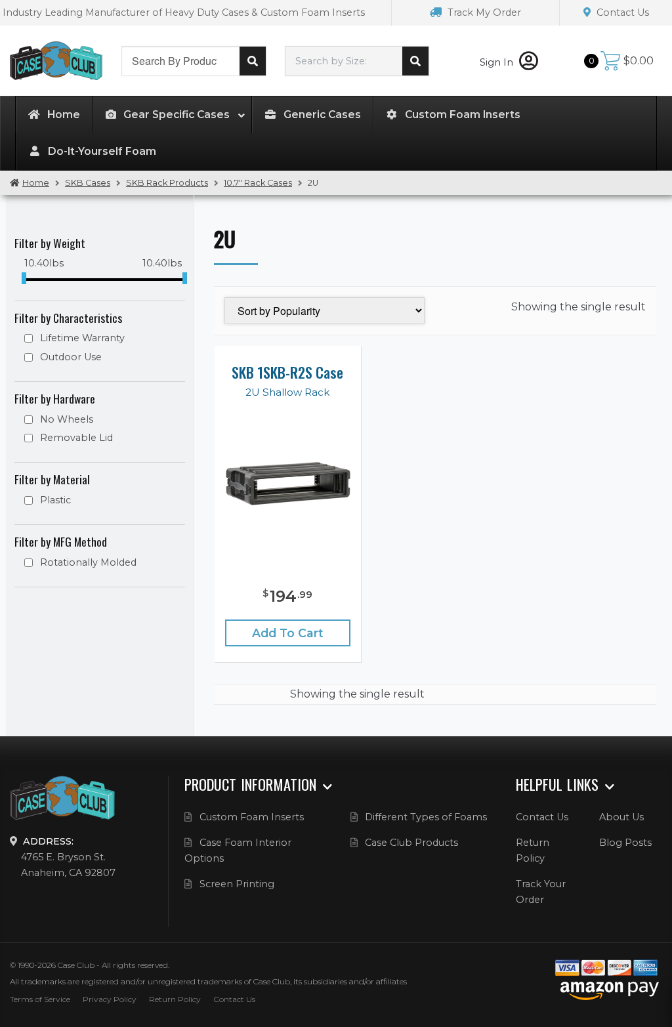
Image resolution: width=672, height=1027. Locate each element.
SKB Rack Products (167, 183)
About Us (621, 817)
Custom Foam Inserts (252, 817)
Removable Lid (76, 438)
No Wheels (66, 419)
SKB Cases (87, 183)
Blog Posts (625, 843)
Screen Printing (237, 884)
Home (35, 183)
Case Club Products (411, 843)
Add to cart (288, 633)
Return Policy (175, 999)
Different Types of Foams (426, 817)
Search (253, 61)
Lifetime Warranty (82, 338)
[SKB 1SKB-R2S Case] (287, 483)
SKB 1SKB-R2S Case (287, 372)
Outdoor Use (71, 357)
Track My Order (483, 12)
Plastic (55, 500)
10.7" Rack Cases (258, 183)
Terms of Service (40, 999)
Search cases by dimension (415, 61)
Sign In (498, 62)
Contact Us (621, 12)
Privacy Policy (109, 999)
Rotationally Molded (88, 562)
